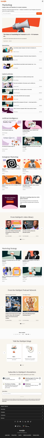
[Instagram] (18, 422)
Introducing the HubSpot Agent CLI (8, 146)
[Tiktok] (31, 422)
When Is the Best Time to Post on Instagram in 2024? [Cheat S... (11, 186)
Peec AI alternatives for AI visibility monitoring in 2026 (23, 76)
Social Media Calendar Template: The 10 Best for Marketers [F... (25, 47)
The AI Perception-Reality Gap (7, 130)
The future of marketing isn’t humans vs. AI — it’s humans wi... (20, 35)
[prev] (4, 353)
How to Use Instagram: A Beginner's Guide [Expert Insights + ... (11, 169)
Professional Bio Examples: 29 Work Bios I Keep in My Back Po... (25, 56)
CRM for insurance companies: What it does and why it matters (25, 108)
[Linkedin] (25, 422)
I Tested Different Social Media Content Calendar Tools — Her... (25, 64)
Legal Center (7, 435)
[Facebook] (15, 422)
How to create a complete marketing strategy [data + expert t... (32, 277)
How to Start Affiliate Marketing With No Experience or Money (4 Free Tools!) (13, 232)
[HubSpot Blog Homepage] (3, 1)
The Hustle (7, 378)
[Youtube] (20, 422)
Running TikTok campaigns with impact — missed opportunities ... (25, 102)
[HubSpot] (22, 430)
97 (23, 334)
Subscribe (22, 396)
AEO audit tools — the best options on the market (23, 89)
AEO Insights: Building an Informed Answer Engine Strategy (32, 147)
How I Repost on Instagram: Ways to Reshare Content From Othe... (31, 186)
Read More (23, 206)
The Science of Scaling (10, 384)
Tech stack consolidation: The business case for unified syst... (25, 83)
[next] (39, 353)
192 (26, 334)
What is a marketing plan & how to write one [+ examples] (10, 277)
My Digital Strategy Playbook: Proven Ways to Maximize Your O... (31, 261)
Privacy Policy (14, 435)
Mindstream (28, 384)
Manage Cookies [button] (36, 435)
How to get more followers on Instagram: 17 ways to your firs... (32, 169)
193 (28, 334)
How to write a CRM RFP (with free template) (22, 95)
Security (20, 435)
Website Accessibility (27, 435)
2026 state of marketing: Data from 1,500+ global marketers (11, 261)
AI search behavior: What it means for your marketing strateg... (30, 131)
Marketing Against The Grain (31, 378)
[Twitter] (23, 422)
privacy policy (4, 401)
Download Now (10, 201)
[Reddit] (28, 422)
